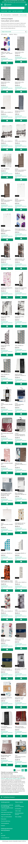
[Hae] (25, 8)
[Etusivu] (8, 4)
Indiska (18, 778)
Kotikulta (15, 778)
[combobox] (14, 8)
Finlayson (3, 778)
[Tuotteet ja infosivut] (2, 4)
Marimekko (22, 777)
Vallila (7, 778)
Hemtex (10, 778)
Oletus (15, 34)
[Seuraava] (26, 770)
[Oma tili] (23, 4)
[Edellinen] (22, 770)
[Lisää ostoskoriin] (7, 63)
